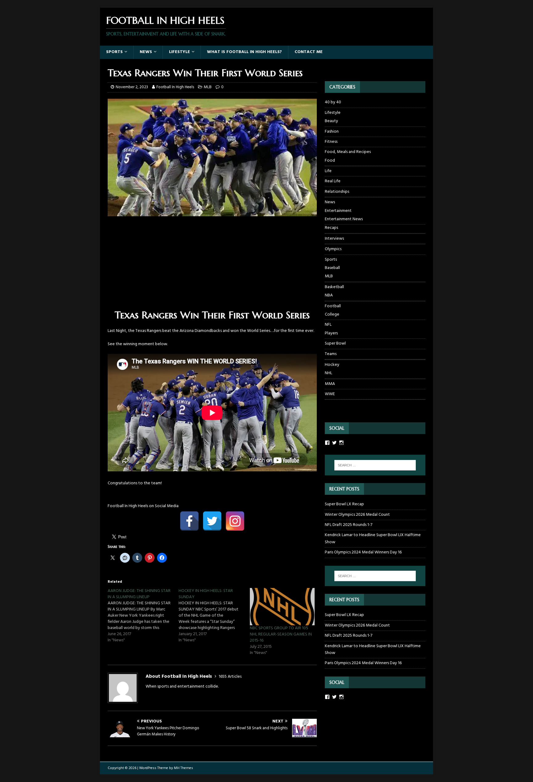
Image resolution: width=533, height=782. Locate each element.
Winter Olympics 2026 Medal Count (357, 514)
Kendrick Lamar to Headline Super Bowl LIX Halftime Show (373, 538)
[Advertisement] (212, 265)
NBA (329, 295)
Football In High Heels (175, 87)
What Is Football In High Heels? (244, 52)
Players (331, 333)
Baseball (332, 268)
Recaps (331, 228)
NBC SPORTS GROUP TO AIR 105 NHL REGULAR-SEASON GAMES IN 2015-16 (281, 634)
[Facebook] (189, 521)
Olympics (333, 249)
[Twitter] (212, 521)
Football (333, 306)
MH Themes (183, 768)
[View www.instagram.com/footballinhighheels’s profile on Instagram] (341, 696)
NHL (328, 373)
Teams (331, 354)
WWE (330, 394)
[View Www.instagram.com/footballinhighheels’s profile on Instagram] (341, 442)
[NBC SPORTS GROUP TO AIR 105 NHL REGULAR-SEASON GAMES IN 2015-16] (282, 606)
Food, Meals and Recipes (348, 151)
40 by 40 (333, 102)
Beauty (331, 121)
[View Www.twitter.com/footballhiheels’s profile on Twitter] (334, 442)
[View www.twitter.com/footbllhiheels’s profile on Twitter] (334, 696)
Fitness (331, 141)
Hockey (332, 364)
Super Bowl (335, 343)
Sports (114, 52)
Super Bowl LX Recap (344, 504)
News (146, 52)
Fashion (332, 131)
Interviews (334, 238)
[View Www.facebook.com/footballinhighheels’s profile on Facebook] (327, 442)
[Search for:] (375, 465)
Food (330, 160)
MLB (208, 87)
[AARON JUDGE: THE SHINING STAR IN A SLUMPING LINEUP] (143, 615)
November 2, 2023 (132, 87)
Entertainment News (344, 219)
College (332, 314)
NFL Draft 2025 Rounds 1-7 (348, 524)
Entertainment (338, 211)
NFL (328, 324)
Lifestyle (179, 52)
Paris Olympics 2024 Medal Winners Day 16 (363, 552)
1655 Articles (230, 676)
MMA (330, 383)
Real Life (333, 181)
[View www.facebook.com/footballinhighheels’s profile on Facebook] (327, 696)
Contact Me (309, 52)
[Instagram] (235, 521)
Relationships (337, 191)
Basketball (334, 287)
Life (328, 171)
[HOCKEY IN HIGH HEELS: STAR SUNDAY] (214, 615)
